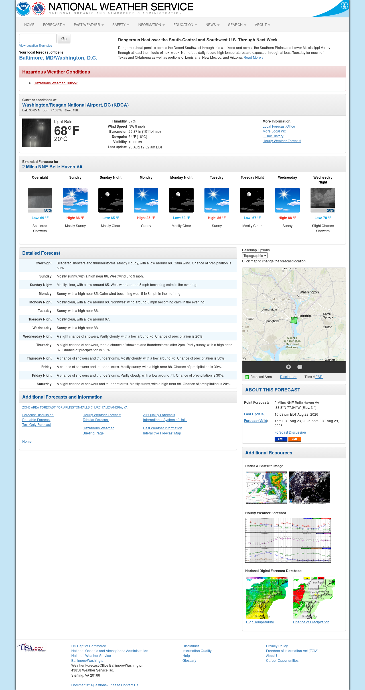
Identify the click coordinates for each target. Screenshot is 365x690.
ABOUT (261, 24)
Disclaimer (288, 376)
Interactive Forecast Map (162, 432)
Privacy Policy (277, 645)
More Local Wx (274, 130)
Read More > (254, 57)
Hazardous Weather (98, 427)
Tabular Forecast (96, 419)
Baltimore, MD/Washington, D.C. (58, 57)
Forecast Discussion (38, 414)
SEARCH (236, 24)
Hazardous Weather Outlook (56, 82)
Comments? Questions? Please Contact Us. (105, 684)
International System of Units (165, 419)
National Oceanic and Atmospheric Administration (109, 650)
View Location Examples (35, 45)
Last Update (254, 414)
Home (27, 441)
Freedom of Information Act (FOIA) (292, 650)
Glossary (189, 660)
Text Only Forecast (36, 424)
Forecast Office (279, 126)
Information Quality (197, 650)
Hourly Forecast (282, 140)
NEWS (211, 24)
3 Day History (273, 135)
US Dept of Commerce (88, 645)
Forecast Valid (255, 420)
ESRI (319, 376)
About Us (273, 655)
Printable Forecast (36, 419)
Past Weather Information (162, 427)
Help (186, 655)
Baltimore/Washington (88, 660)
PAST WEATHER (87, 24)
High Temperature (260, 621)
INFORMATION (150, 24)
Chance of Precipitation (311, 621)
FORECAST (52, 24)
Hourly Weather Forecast (102, 414)
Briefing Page (93, 432)
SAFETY (119, 24)
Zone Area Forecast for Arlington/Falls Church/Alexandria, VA (74, 407)
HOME (29, 24)
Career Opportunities (282, 660)
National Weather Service (91, 655)
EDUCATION (183, 24)
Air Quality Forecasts (159, 414)
